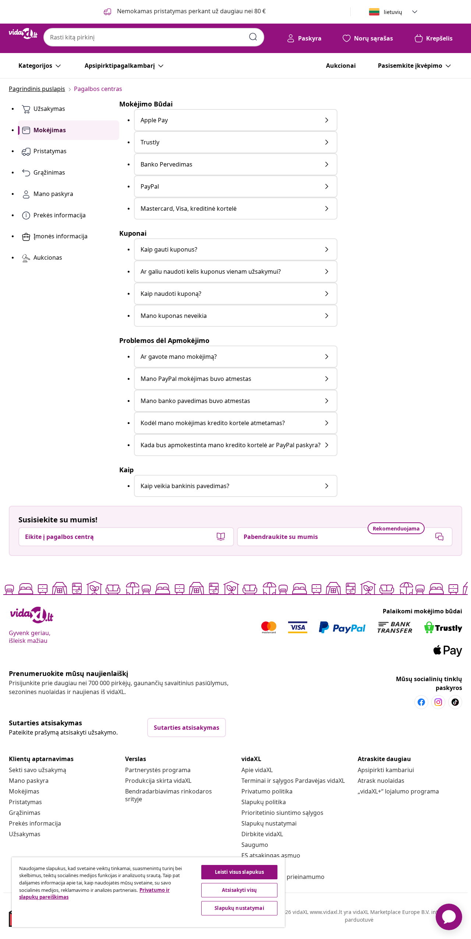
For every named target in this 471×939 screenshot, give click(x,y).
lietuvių (393, 11)
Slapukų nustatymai (269, 823)
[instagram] (438, 702)
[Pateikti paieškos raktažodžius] (253, 37)
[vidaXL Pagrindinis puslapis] (23, 33)
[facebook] (421, 702)
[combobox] (153, 37)
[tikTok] (455, 702)
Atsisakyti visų (239, 890)
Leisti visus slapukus (239, 872)
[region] (148, 892)
